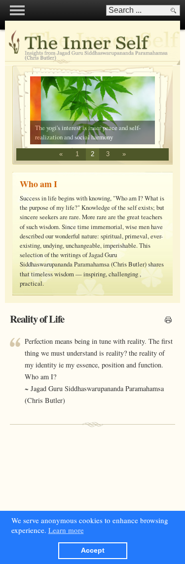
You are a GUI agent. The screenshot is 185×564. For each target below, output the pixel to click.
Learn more (66, 530)
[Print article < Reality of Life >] (168, 321)
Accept (93, 550)
